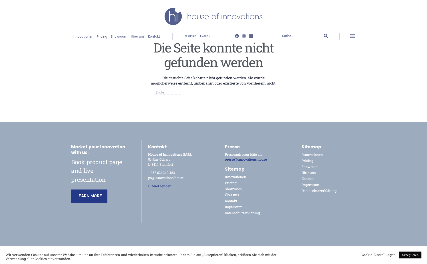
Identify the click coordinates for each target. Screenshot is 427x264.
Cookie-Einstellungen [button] (379, 255)
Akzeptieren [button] (410, 255)
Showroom (119, 36)
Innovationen (83, 36)
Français (191, 36)
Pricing (102, 36)
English (205, 36)
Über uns (138, 36)
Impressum (233, 207)
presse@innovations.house (246, 159)
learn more (89, 196)
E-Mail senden (159, 186)
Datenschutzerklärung (242, 213)
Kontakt (154, 36)
